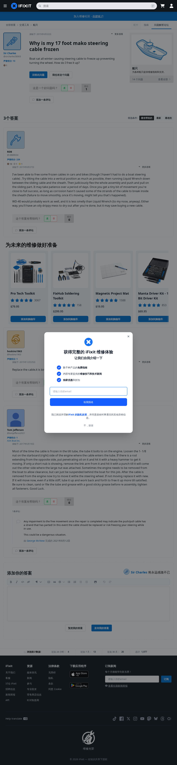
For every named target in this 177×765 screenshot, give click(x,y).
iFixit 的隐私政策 (77, 414)
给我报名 (88, 402)
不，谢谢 (88, 425)
